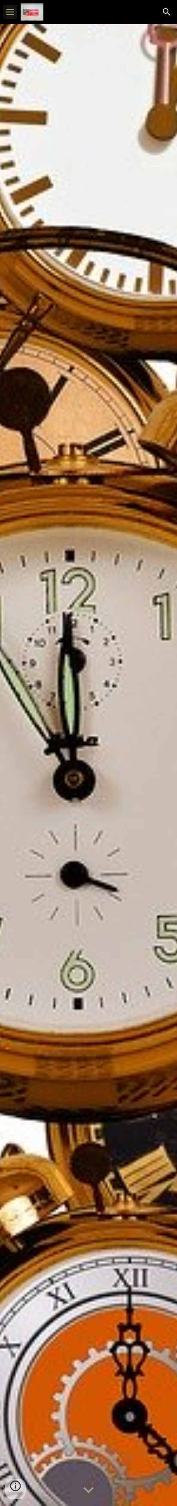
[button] (10, 12)
